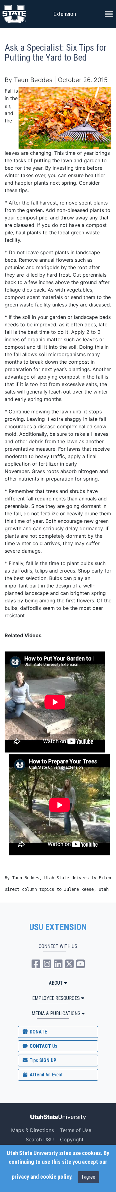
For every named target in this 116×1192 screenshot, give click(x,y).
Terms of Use (75, 1130)
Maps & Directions (32, 1130)
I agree (88, 1177)
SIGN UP (42, 1060)
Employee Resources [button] (56, 998)
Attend (45, 1075)
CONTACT (42, 1046)
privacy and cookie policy (41, 1176)
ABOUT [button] (56, 983)
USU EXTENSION (58, 927)
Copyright (72, 1139)
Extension (65, 13)
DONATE (37, 1032)
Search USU (40, 1139)
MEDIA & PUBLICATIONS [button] (56, 1013)
